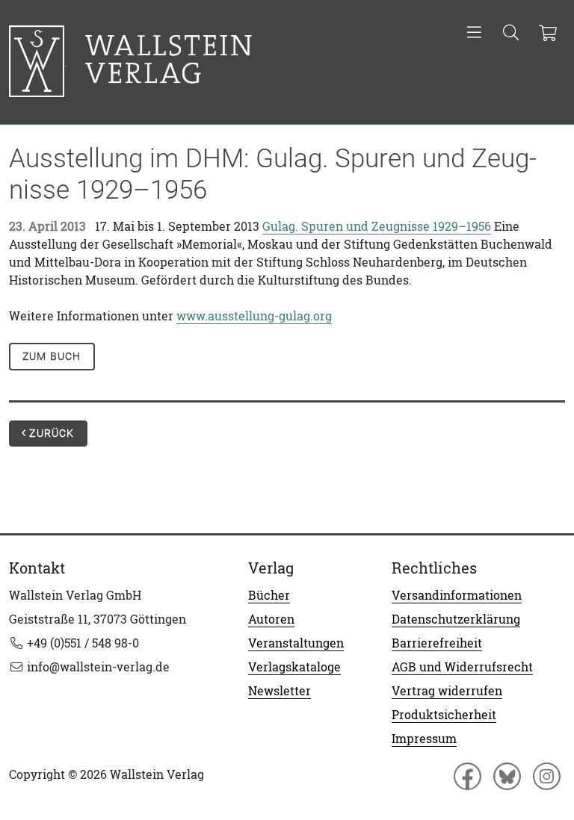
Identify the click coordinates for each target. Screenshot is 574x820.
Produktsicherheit (444, 714)
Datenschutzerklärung (456, 619)
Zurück (50, 433)
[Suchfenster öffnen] (511, 33)
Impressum (424, 738)
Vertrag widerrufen (447, 691)
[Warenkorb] (547, 33)
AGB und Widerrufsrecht (462, 667)
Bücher (269, 595)
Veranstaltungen (296, 643)
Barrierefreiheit (437, 643)
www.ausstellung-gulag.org (254, 316)
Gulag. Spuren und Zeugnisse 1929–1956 (376, 226)
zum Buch (51, 356)
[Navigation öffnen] (474, 33)
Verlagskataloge (294, 667)
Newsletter (279, 691)
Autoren (271, 619)
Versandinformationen (457, 595)
